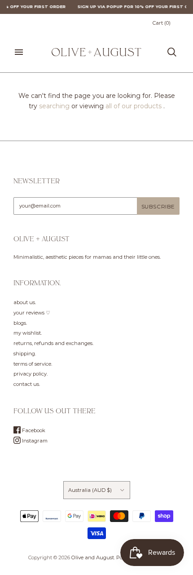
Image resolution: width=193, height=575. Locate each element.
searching (54, 106)
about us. (24, 302)
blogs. (20, 323)
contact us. (26, 384)
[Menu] (18, 52)
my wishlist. (27, 333)
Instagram (34, 441)
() (162, 23)
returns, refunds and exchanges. (53, 343)
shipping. (24, 353)
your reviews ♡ (31, 313)
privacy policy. (30, 374)
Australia (90, 490)
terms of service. (32, 364)
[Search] (172, 52)
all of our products (133, 106)
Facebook (33, 430)
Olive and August (92, 557)
